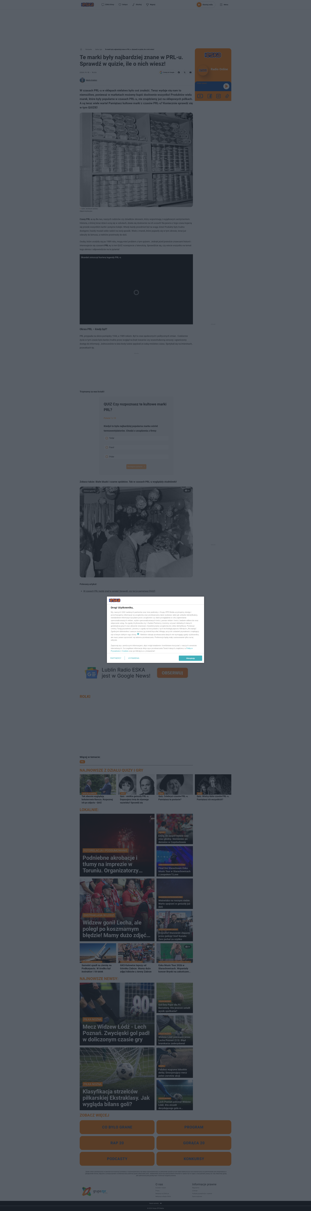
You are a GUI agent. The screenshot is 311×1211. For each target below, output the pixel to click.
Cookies (125, 651)
